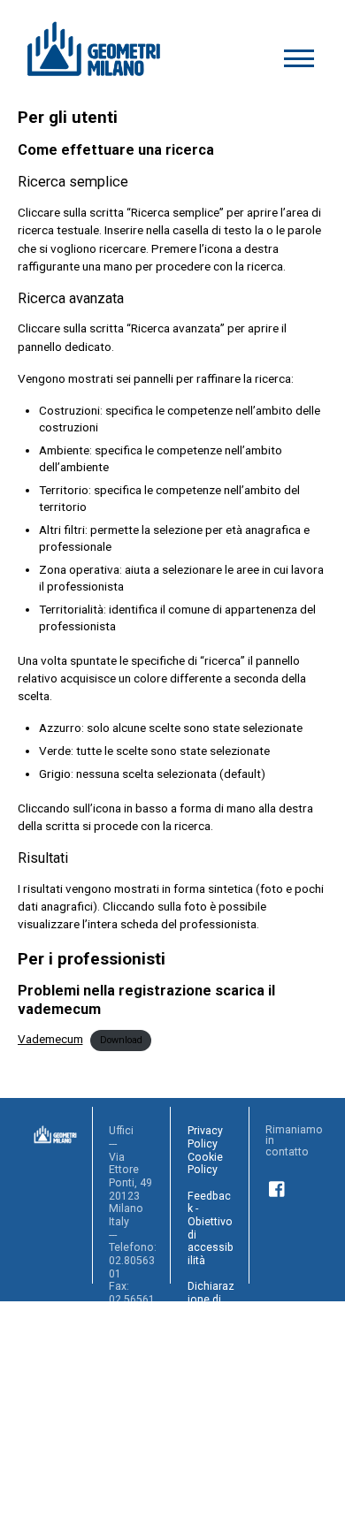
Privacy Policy (205, 1137)
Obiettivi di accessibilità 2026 (211, 1501)
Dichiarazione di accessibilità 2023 (211, 1305)
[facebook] (277, 1186)
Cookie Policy (205, 1164)
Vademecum (50, 1039)
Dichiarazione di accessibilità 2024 (211, 1371)
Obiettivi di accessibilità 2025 (211, 1435)
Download (121, 1040)
